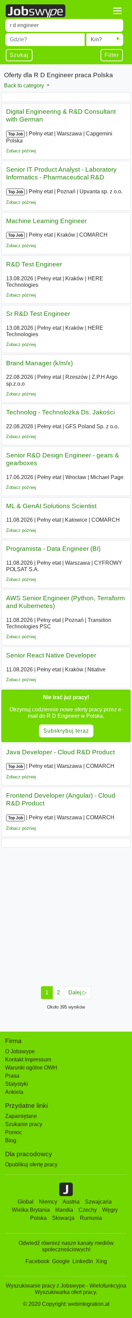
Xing (101, 1261)
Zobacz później (21, 150)
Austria (71, 1202)
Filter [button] (112, 55)
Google (61, 1261)
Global (26, 1202)
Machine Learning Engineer (46, 220)
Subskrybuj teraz (66, 731)
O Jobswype (20, 1051)
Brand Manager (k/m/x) (39, 363)
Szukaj (19, 55)
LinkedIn (82, 1261)
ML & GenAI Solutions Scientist (51, 506)
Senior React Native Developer (51, 655)
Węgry (110, 1210)
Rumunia (91, 1218)
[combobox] (64, 25)
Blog (10, 1140)
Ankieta (14, 1092)
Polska (38, 1218)
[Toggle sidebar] (117, 10)
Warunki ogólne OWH (31, 1068)
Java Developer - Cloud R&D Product (60, 752)
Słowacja (63, 1218)
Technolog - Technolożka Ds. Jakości (60, 412)
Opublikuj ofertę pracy (31, 1164)
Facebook (37, 1261)
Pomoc (13, 1132)
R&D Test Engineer (34, 264)
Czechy (88, 1210)
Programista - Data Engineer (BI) (53, 548)
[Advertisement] (66, 915)
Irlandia (64, 1210)
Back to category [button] (24, 85)
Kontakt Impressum (28, 1059)
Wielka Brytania (31, 1210)
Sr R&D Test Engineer (38, 313)
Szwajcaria (98, 1202)
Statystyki (16, 1084)
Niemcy (48, 1202)
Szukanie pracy (23, 1124)
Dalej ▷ (77, 992)
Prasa (12, 1076)
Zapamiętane (21, 1116)
